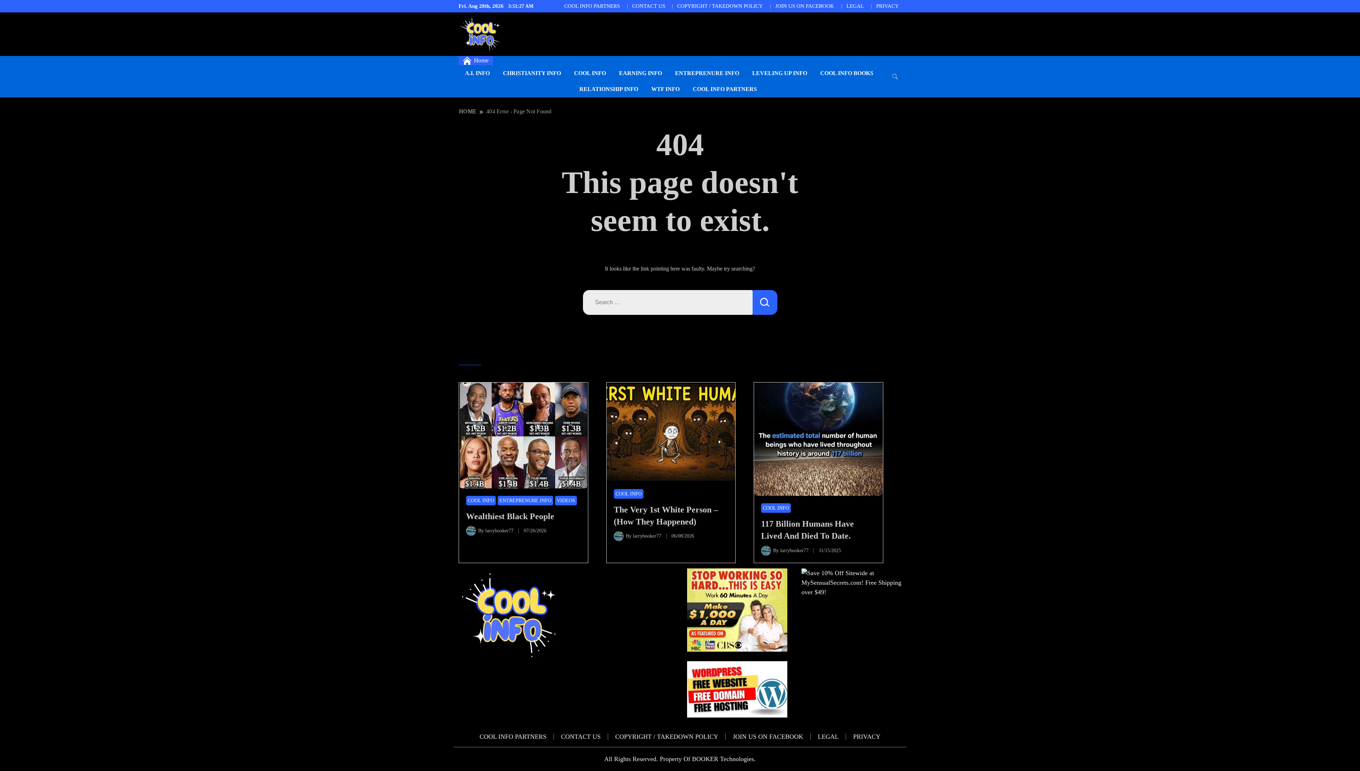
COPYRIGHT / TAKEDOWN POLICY (720, 6)
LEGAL (855, 6)
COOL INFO (590, 73)
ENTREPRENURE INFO (707, 73)
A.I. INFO (477, 73)
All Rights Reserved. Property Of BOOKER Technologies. (680, 759)
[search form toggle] (895, 76)
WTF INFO (665, 89)
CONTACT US (648, 6)
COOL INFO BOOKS (846, 73)
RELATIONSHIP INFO (608, 89)
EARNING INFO (640, 73)
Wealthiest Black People (510, 516)
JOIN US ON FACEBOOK (804, 6)
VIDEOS (566, 500)
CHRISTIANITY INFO (532, 73)
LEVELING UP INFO (779, 73)
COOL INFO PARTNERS (592, 6)
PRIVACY (887, 6)
